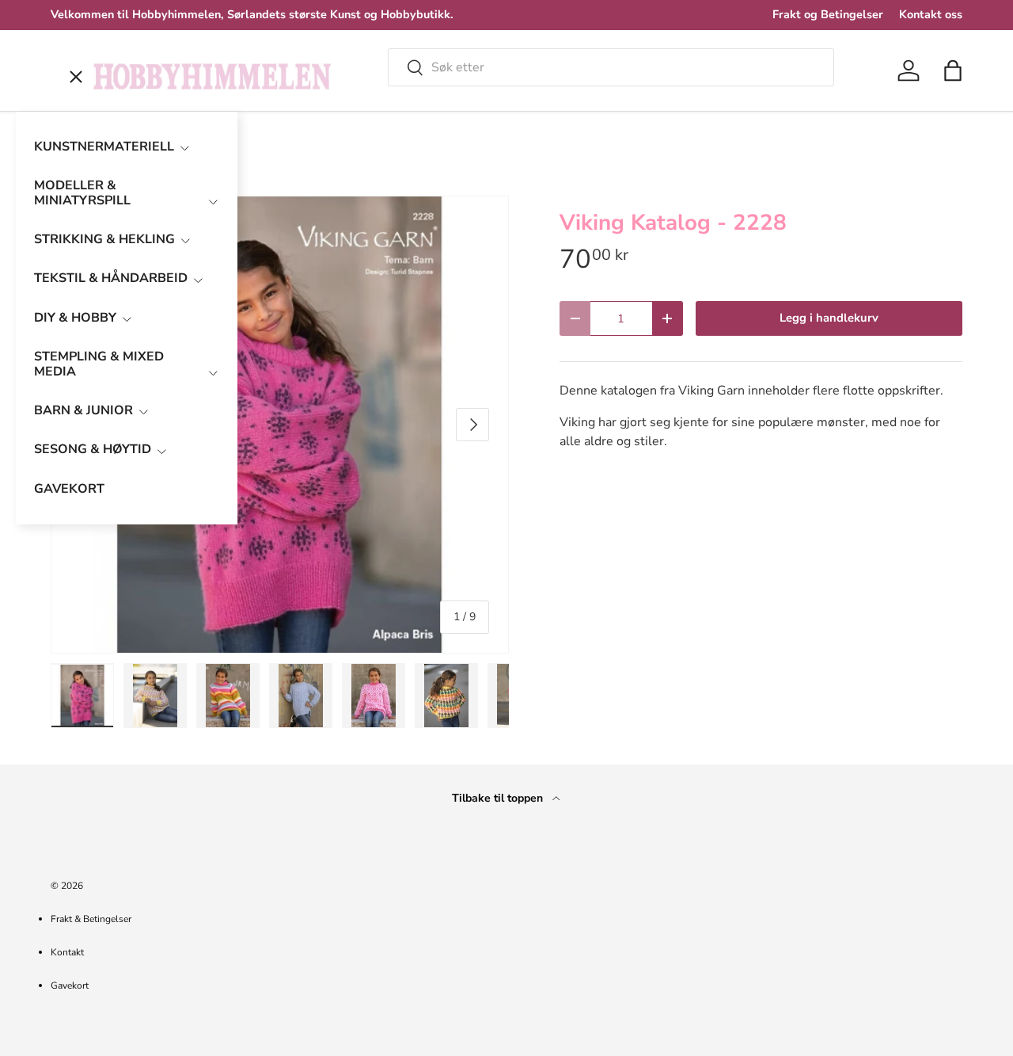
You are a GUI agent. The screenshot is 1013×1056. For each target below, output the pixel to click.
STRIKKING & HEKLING (104, 239)
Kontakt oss (930, 14)
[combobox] (611, 67)
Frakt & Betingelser (91, 919)
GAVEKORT (69, 489)
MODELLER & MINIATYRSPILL (82, 193)
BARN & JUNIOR (83, 410)
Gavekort (70, 985)
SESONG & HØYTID (92, 449)
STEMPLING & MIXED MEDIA (99, 364)
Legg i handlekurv (829, 318)
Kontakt (67, 952)
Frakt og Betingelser (827, 14)
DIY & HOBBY (75, 317)
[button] (952, 70)
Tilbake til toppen (499, 798)
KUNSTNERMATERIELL (104, 146)
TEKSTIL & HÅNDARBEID (111, 278)
